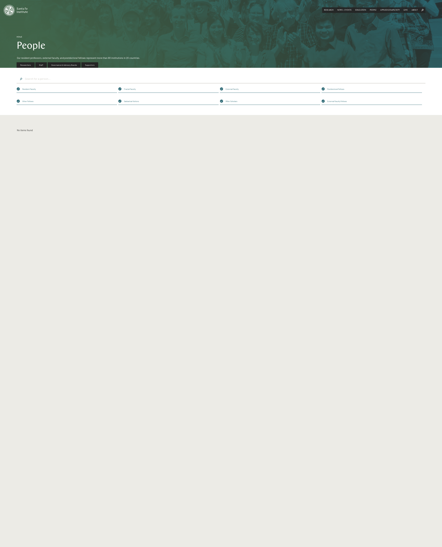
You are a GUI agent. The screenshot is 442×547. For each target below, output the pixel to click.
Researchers (25, 65)
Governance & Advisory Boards (64, 65)
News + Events (344, 10)
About (414, 10)
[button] (328, 10)
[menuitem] (26, 65)
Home (19, 37)
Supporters (90, 65)
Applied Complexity (390, 10)
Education (360, 10)
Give (406, 10)
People (373, 10)
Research (329, 10)
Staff (41, 65)
